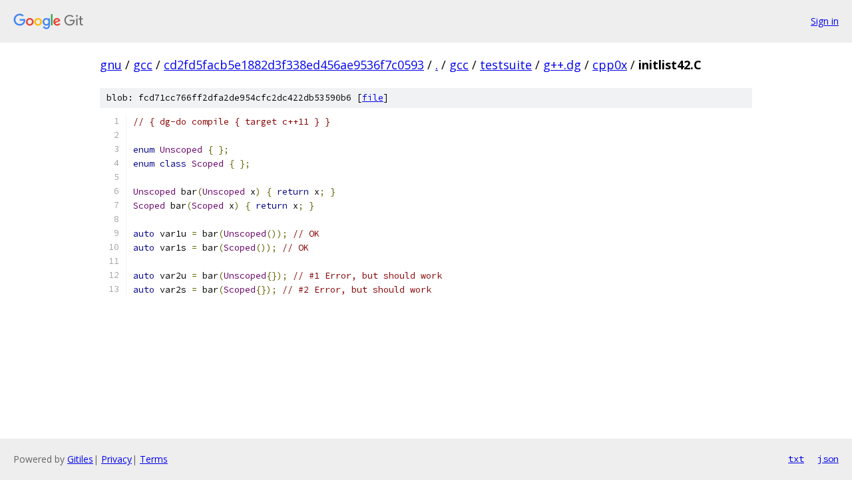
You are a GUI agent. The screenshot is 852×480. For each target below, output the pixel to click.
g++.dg (562, 65)
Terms (154, 459)
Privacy (116, 459)
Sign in (825, 21)
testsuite (506, 65)
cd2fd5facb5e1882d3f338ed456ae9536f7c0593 (294, 65)
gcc (142, 65)
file (372, 97)
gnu (111, 65)
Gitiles (80, 459)
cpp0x (609, 65)
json (828, 459)
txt (796, 459)
